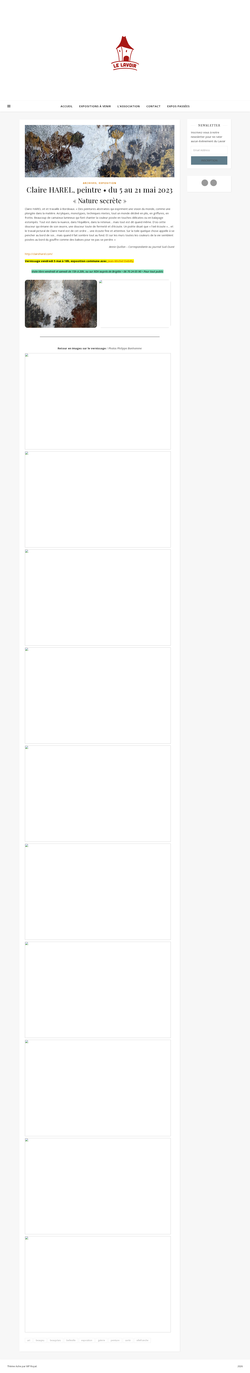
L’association (128, 106)
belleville (71, 1340)
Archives (90, 183)
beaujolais (55, 1340)
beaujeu (40, 1340)
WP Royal (31, 1366)
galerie (101, 1340)
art (28, 1340)
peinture (115, 1340)
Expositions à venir (95, 106)
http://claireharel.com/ (39, 254)
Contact (153, 106)
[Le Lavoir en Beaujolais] (125, 55)
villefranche (142, 1340)
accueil (67, 106)
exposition (107, 183)
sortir (128, 1340)
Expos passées (178, 106)
